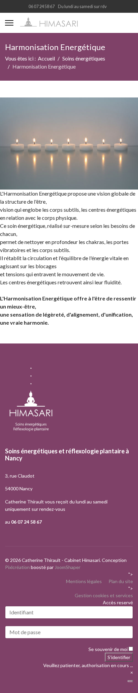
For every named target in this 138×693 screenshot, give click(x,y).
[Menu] (9, 23)
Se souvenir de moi (108, 649)
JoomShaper (67, 567)
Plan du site (121, 581)
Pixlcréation (17, 567)
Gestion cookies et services (104, 595)
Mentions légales (84, 581)
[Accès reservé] (130, 681)
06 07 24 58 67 (41, 6)
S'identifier (119, 657)
